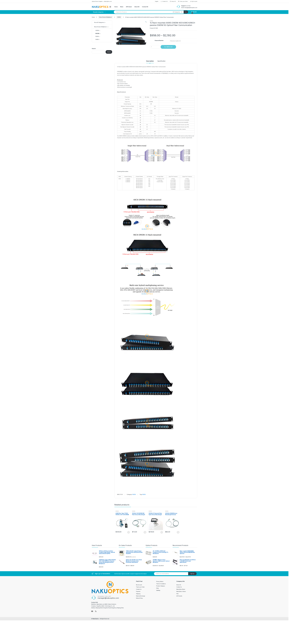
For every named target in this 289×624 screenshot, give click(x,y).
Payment (138, 591)
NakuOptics (95, 618)
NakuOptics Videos (181, 591)
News (121, 6)
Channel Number (159, 40)
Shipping (138, 593)
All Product (129, 6)
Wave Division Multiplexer (105, 17)
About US (173, 1)
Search (94, 48)
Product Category (160, 586)
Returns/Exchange (140, 596)
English (156, 1)
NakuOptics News (180, 589)
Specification (161, 61)
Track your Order (184, 1)
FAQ (177, 593)
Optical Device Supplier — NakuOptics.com (102, 1)
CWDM (97, 30)
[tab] (150, 61)
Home (116, 6)
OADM (97, 39)
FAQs (157, 588)
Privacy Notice (159, 581)
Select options (145, 532)
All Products (179, 596)
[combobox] (142, 12)
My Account (194, 1)
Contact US (164, 1)
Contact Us (138, 589)
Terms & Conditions (161, 583)
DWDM (119, 17)
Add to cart (169, 46)
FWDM (97, 36)
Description (150, 61)
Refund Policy (139, 598)
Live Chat (188, 5)
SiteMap (158, 590)
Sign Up (192, 573)
